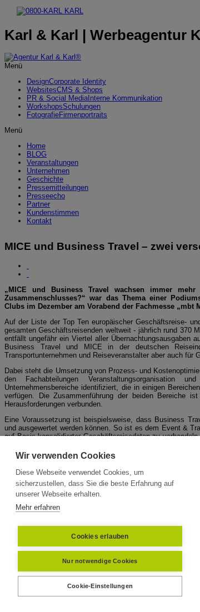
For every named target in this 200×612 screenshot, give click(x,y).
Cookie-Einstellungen (100, 586)
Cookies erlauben (99, 536)
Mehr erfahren (38, 507)
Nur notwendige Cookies (99, 561)
